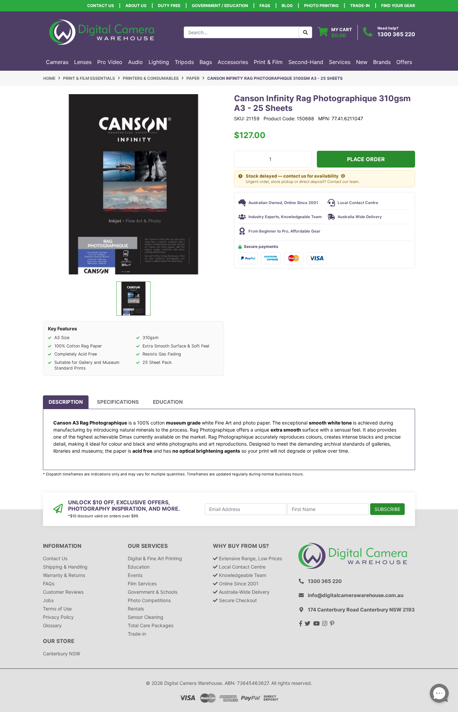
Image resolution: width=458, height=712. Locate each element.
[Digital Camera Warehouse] (101, 32)
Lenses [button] (83, 62)
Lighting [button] (159, 62)
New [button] (361, 62)
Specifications (118, 402)
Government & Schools (152, 592)
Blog (287, 5)
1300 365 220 (396, 34)
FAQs (265, 5)
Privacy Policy (58, 617)
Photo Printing (321, 5)
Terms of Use (57, 608)
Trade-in (137, 634)
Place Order (366, 159)
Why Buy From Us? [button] (241, 546)
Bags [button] (205, 62)
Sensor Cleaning (145, 617)
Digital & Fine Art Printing (155, 558)
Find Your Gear (398, 5)
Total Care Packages (150, 625)
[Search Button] (305, 32)
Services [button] (339, 62)
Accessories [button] (233, 62)
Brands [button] (382, 62)
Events (135, 575)
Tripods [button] (184, 62)
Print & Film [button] (268, 62)
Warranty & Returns (64, 575)
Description (66, 402)
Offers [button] (404, 62)
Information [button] (62, 546)
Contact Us (100, 5)
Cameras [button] (57, 62)
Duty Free (169, 5)
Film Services (142, 583)
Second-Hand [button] (305, 62)
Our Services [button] (148, 546)
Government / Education (220, 5)
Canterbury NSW (61, 653)
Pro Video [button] (109, 62)
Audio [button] (135, 62)
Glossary (52, 625)
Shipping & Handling (65, 567)
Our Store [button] (58, 641)
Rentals (136, 608)
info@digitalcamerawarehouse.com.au (355, 595)
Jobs (48, 600)
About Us (136, 5)
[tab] (66, 402)
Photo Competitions (149, 600)
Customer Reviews (63, 592)
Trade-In (360, 5)
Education (168, 402)
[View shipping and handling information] (343, 176)
